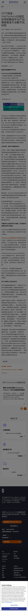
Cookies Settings (14, 605)
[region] (14, 596)
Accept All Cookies (14, 608)
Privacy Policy (9, 602)
